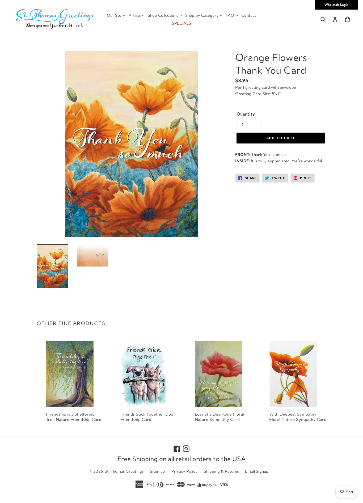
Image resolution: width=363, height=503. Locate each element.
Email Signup (256, 471)
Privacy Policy (184, 471)
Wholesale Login (336, 5)
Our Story (116, 15)
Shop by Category (202, 15)
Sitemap (157, 471)
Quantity (246, 114)
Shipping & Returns (221, 471)
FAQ (230, 15)
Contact (248, 15)
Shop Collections (163, 15)
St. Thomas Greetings (124, 471)
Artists (135, 15)
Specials (181, 23)
